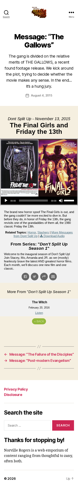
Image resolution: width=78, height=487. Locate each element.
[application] (39, 201)
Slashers (43, 232)
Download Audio (54, 236)
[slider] (69, 200)
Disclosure (13, 395)
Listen (39, 313)
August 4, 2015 (41, 95)
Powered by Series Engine (39, 332)
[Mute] (61, 201)
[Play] (6, 201)
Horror (32, 232)
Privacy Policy (16, 389)
